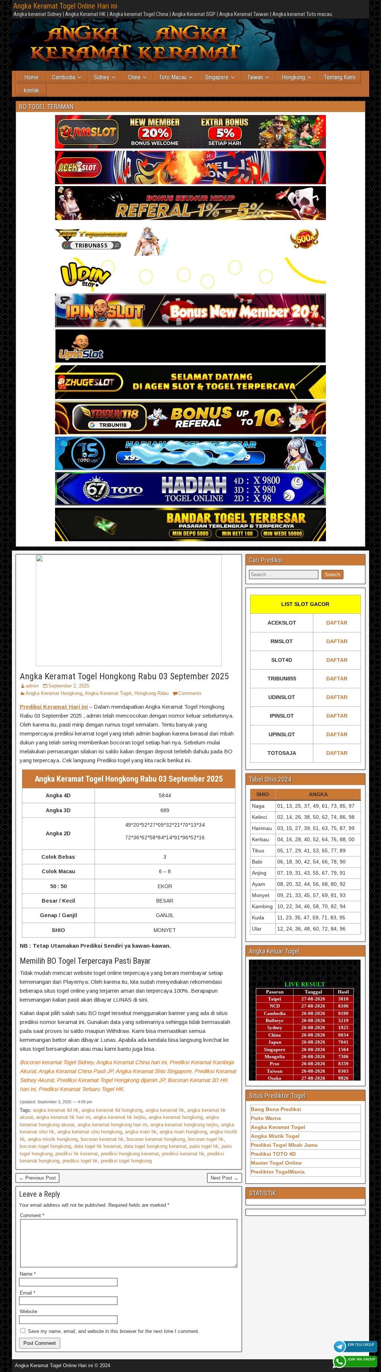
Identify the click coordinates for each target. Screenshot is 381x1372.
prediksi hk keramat (76, 1153)
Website (28, 1311)
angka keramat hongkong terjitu (184, 1124)
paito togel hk (203, 1146)
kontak (31, 90)
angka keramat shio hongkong (89, 1132)
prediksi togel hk (80, 1161)
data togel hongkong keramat (155, 1146)
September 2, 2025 (68, 686)
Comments (190, 693)
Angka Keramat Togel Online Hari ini (65, 5)
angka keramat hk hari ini (63, 1117)
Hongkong (293, 77)
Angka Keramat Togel (108, 693)
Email (27, 1293)
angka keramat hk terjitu (119, 1117)
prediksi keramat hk (183, 1153)
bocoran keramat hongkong (156, 1139)
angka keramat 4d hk (56, 1110)
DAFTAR (337, 623)
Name (28, 1274)
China (134, 77)
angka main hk (141, 1132)
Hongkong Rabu (151, 693)
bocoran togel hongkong (45, 1146)
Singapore (216, 77)
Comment (32, 1215)
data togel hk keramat (97, 1146)
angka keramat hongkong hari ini (112, 1124)
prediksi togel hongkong (126, 1161)
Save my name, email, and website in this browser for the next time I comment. (113, 1331)
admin (32, 686)
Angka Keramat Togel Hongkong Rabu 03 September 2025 (124, 676)
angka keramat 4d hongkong (112, 1110)
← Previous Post (37, 1178)
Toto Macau (172, 77)
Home (31, 77)
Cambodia (63, 77)
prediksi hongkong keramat (130, 1153)
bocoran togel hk (206, 1139)
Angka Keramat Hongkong (54, 693)
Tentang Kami (339, 77)
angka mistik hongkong (53, 1139)
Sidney (101, 77)
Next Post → (224, 1178)
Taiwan (255, 77)
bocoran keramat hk (102, 1139)
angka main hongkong (183, 1132)
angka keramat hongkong (175, 1117)
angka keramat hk (164, 1110)
